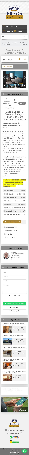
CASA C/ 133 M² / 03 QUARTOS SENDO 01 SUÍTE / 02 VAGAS (14, 324)
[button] (4, 78)
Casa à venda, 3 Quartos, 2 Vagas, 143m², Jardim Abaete (14, 348)
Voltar (25, 44)
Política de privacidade (14, 452)
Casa (24, 43)
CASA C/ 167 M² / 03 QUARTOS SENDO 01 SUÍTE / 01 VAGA (14, 360)
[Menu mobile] (3, 36)
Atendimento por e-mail (16, 430)
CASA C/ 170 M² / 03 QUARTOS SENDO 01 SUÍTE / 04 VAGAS (14, 336)
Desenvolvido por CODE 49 (14, 453)
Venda (10, 43)
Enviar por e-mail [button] (15, 295)
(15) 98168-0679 (11, 26)
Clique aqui (6, 390)
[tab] (7, 66)
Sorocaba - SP (17, 43)
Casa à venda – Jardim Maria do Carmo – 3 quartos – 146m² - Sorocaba (14, 372)
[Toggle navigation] (25, 36)
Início (5, 43)
